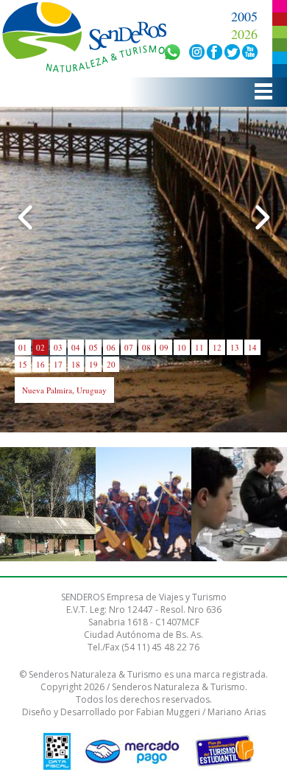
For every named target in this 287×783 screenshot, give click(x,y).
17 (58, 364)
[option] (48, 504)
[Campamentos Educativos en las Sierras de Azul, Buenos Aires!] (48, 504)
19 (93, 364)
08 (146, 347)
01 (22, 347)
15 (22, 364)
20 (111, 364)
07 (128, 347)
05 (93, 347)
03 (58, 347)
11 (199, 347)
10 (181, 347)
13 (234, 347)
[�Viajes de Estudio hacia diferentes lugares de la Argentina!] (239, 504)
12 (217, 347)
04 (75, 347)
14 (252, 347)
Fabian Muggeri (168, 712)
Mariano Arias (237, 712)
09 (164, 347)
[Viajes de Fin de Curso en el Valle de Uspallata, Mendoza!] (143, 504)
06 (111, 347)
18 (75, 364)
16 (40, 364)
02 (40, 347)
